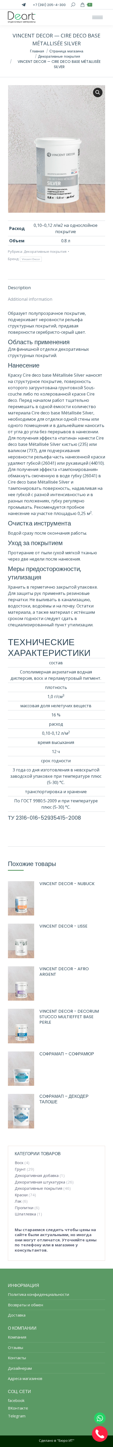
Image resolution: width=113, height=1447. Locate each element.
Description (19, 288)
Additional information (30, 299)
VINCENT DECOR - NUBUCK (67, 884)
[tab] (56, 285)
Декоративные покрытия (45, 251)
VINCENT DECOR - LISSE (63, 926)
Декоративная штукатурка (40, 1182)
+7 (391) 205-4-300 (49, 4)
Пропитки (24, 1207)
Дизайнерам (20, 1368)
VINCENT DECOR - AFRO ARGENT (64, 971)
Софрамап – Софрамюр (66, 1054)
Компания (17, 1337)
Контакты (17, 1357)
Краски (21, 1194)
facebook (16, 1400)
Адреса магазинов (25, 1378)
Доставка (16, 1315)
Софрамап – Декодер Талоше (64, 1099)
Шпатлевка (25, 1214)
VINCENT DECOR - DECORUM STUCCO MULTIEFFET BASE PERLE (69, 1017)
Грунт (20, 1169)
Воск (19, 1162)
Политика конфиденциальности (38, 1294)
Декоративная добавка (37, 1175)
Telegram (16, 1415)
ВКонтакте (18, 1408)
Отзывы (15, 1347)
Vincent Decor (31, 259)
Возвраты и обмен (25, 1304)
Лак (18, 1201)
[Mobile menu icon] (97, 17)
